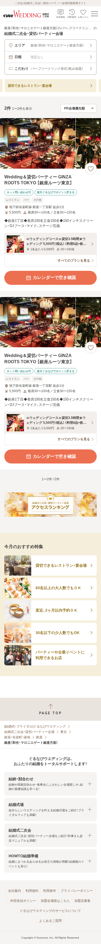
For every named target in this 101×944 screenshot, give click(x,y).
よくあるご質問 (50, 921)
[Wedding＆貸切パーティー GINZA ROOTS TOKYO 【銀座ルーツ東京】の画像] (50, 143)
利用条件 (49, 891)
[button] (50, 784)
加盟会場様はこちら (55, 901)
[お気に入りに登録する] (91, 169)
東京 (63, 732)
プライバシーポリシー (77, 891)
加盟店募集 (82, 901)
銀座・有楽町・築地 (17, 737)
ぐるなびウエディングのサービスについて (50, 911)
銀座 (39, 737)
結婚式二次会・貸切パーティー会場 (29, 732)
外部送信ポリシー (23, 901)
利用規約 (32, 891)
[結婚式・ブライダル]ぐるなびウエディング (35, 726)
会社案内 (14, 891)
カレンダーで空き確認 (54, 277)
